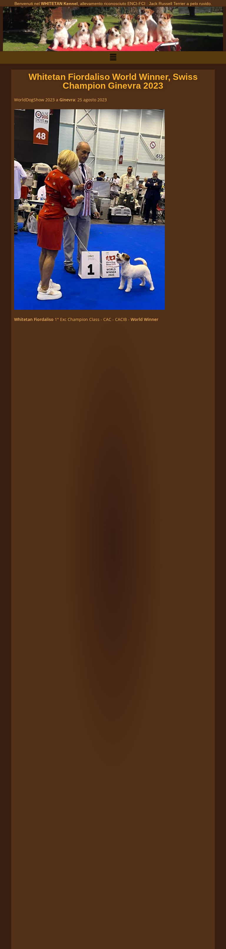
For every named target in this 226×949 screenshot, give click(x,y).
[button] (113, 57)
